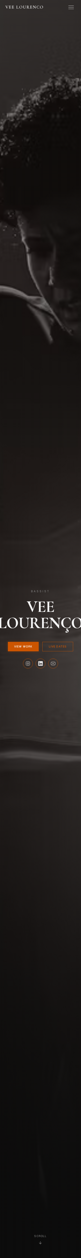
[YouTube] (53, 663)
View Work (23, 646)
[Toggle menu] (71, 7)
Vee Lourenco (24, 7)
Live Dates (58, 646)
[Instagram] (28, 663)
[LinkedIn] (40, 663)
